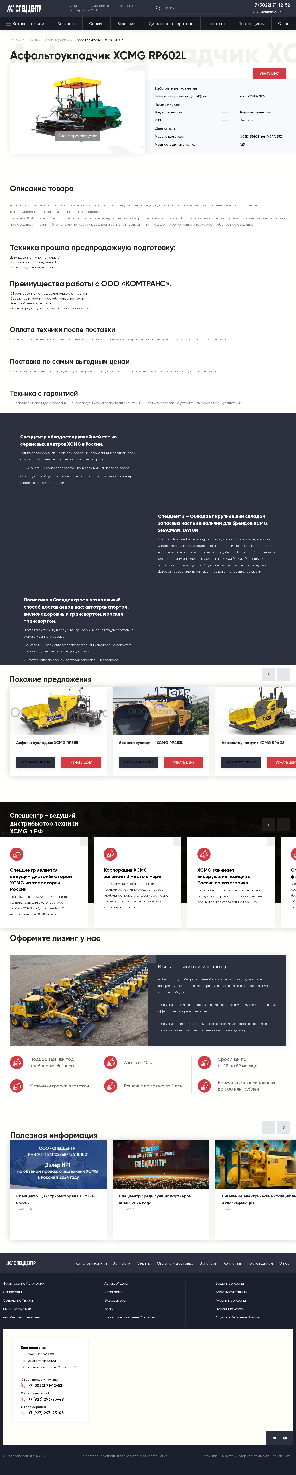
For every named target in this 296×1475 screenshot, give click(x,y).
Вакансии (126, 24)
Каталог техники (28, 24)
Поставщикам (252, 24)
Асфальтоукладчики (232, 1292)
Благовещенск (265, 11)
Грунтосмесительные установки (130, 1317)
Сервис (96, 24)
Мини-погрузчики (17, 1309)
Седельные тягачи (18, 1300)
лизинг (35, 762)
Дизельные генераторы (171, 24)
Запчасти (67, 24)
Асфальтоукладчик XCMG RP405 (252, 742)
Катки (109, 1309)
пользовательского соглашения (143, 1456)
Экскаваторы (115, 1300)
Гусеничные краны (231, 1300)
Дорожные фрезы (230, 1309)
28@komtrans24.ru (42, 1361)
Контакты (216, 24)
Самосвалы (12, 1292)
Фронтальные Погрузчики (23, 1283)
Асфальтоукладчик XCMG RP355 (47, 742)
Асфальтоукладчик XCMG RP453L (151, 742)
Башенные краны (230, 1283)
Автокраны (113, 1292)
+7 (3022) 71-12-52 (271, 5)
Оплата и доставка (175, 1263)
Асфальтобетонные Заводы (238, 1317)
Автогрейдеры (116, 1283)
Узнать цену (269, 73)
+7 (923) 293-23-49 (46, 1399)
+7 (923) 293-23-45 (46, 1412)
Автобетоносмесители (22, 1317)
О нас (283, 24)
